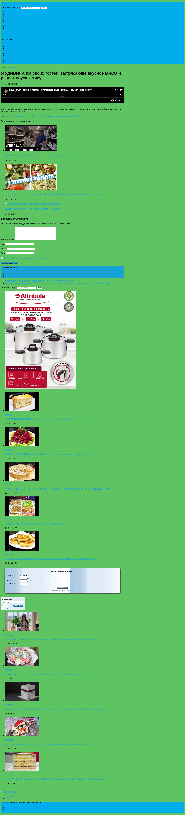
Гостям (8, 21)
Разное (8, 31)
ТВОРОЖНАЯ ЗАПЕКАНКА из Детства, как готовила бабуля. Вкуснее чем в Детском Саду (48, 419)
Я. (81, 116)
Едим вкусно (7, 3)
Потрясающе (47, 116)
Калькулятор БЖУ (13, 28)
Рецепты (9, 26)
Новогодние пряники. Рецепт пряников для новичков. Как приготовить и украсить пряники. (48, 744)
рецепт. (56, 116)
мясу (38, 116)
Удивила (75, 116)
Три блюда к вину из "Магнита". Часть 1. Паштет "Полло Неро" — (38, 155)
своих (63, 116)
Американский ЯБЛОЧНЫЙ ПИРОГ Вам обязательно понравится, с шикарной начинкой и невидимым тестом (57, 489)
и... (26, 116)
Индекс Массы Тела (68, 590)
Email (3, 248)
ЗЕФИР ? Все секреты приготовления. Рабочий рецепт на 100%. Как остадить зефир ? (47, 674)
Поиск (44, 8)
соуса (68, 116)
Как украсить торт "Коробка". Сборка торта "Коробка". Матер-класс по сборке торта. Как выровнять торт (55, 709)
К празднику (11, 17)
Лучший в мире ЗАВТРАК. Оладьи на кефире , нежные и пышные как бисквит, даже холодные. (50, 558)
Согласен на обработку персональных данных (26, 258)
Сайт (3, 253)
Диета (8, 14)
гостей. (21, 116)
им (29, 116)
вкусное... (13, 116)
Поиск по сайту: (12, 7)
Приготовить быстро (15, 19)
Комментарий (8, 240)
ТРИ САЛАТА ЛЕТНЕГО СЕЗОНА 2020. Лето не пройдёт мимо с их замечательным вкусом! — (52, 194)
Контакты (9, 796)
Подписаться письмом (13, 608)
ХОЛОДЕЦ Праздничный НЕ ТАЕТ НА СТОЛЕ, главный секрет (35, 524)
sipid (4, 84)
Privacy (8, 798)
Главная (9, 12)
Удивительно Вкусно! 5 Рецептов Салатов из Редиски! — (34, 209)
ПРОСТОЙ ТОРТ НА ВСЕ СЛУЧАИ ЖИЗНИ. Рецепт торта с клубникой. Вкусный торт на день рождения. (55, 779)
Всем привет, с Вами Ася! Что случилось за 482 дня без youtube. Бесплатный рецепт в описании (51, 639)
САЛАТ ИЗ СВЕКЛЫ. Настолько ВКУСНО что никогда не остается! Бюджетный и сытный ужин (50, 454)
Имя (3, 244)
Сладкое (9, 24)
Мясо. (33, 116)
